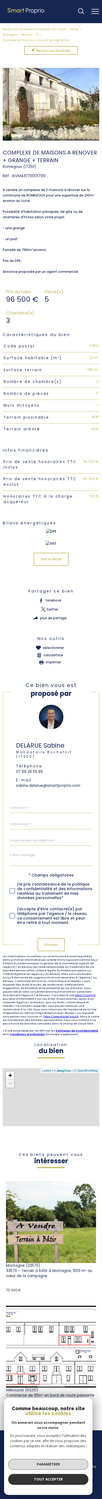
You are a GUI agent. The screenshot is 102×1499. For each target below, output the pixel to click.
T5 (37, 35)
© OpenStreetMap (86, 1070)
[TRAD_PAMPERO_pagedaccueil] (26, 13)
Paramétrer (48, 1464)
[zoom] (51, 139)
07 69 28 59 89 (29, 771)
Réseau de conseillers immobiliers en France (34, 29)
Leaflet (46, 1070)
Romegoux (10, 35)
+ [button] (10, 1075)
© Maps (63, 1070)
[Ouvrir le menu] (95, 11)
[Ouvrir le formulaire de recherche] (81, 11)
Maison (26, 35)
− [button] (10, 1083)
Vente (74, 29)
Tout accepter (48, 1479)
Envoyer (51, 944)
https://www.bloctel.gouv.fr (61, 1016)
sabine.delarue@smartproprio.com (48, 785)
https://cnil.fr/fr (85, 995)
